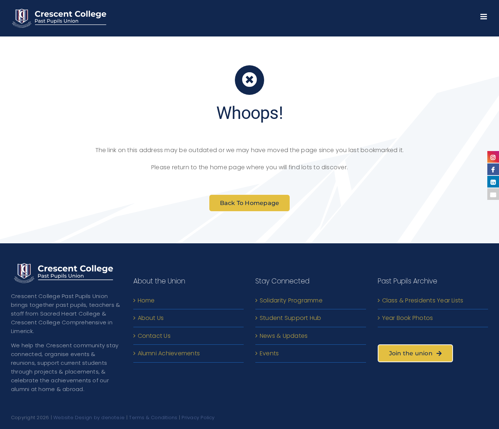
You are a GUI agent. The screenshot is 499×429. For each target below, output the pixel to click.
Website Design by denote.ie (89, 417)
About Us (151, 318)
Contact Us (154, 336)
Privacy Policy (198, 417)
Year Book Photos (407, 318)
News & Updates (284, 336)
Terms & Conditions (153, 417)
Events (269, 353)
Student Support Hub (290, 318)
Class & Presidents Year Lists (423, 300)
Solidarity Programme (291, 300)
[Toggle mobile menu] (484, 14)
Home (146, 300)
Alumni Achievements (169, 353)
